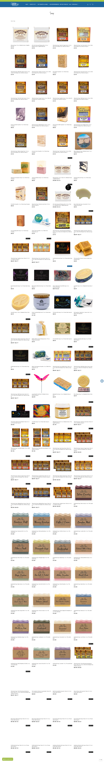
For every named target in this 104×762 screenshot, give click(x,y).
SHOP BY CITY (33, 4)
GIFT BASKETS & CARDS (43, 4)
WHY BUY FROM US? (64, 4)
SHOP (27, 4)
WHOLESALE (75, 4)
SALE (70, 4)
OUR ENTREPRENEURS (54, 4)
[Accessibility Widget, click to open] (101, 381)
